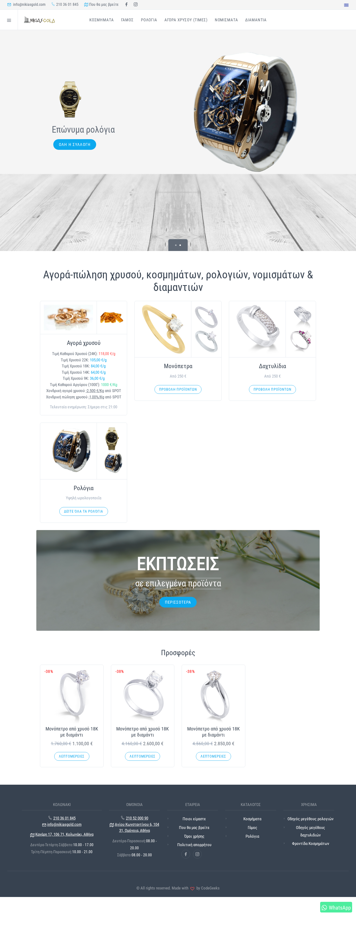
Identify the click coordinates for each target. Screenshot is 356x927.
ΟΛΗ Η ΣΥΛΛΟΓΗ (75, 144)
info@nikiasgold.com (28, 4)
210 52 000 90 (137, 818)
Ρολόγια (252, 836)
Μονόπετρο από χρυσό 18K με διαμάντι (72, 732)
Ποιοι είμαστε (194, 818)
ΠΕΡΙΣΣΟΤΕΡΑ (178, 602)
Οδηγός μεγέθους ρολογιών (310, 818)
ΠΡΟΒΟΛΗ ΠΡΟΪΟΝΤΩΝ (178, 389)
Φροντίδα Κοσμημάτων (310, 843)
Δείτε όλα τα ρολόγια (83, 511)
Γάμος (252, 827)
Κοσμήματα (252, 818)
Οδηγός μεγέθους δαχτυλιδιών (310, 831)
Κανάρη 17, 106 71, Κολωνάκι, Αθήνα (64, 834)
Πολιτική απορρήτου (194, 844)
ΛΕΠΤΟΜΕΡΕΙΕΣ (72, 756)
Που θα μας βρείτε (103, 4)
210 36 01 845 (66, 4)
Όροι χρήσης (194, 836)
